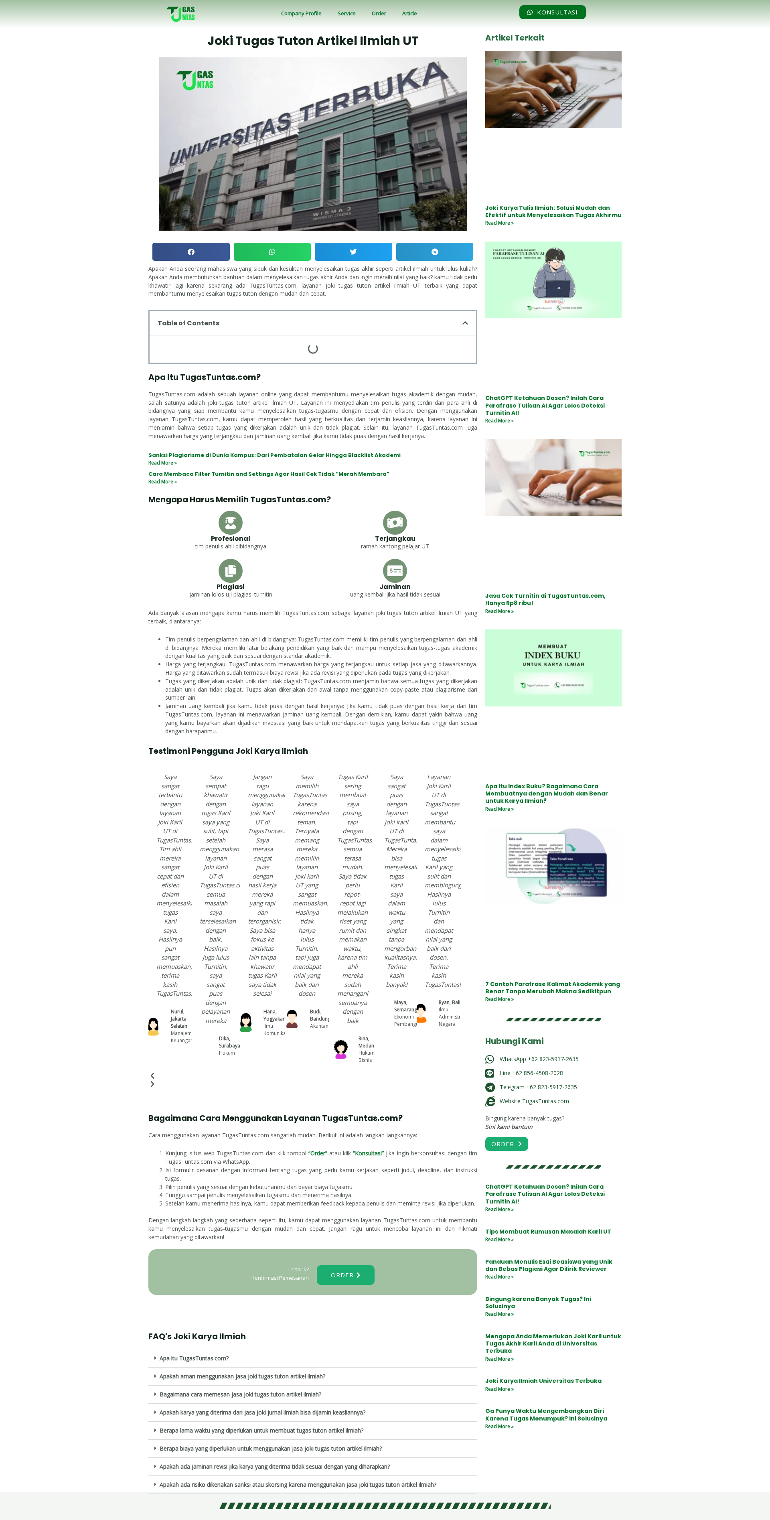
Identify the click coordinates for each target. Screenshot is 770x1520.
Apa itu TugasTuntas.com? (194, 1358)
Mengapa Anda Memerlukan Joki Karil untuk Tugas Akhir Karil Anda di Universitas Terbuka (553, 1343)
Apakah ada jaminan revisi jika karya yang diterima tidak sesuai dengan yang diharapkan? (275, 1466)
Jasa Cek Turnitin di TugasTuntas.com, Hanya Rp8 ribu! (545, 599)
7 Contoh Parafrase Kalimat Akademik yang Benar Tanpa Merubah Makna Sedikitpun (552, 987)
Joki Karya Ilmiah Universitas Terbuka (543, 1381)
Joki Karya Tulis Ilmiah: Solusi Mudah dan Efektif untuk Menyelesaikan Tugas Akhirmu (553, 211)
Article (409, 13)
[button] (312, 1359)
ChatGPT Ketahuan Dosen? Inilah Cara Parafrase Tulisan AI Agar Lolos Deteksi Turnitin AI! (545, 405)
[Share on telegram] (435, 252)
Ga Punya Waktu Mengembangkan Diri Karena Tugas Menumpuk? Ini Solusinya (546, 1414)
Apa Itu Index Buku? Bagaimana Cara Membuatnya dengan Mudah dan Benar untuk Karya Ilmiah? (546, 793)
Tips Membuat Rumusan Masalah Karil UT (548, 1232)
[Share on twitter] (353, 252)
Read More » (162, 462)
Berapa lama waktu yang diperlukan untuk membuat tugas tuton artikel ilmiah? (261, 1430)
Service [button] (347, 13)
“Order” (317, 1153)
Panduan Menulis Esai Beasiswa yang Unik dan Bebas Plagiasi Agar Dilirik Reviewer (548, 1265)
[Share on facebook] (191, 252)
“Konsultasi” (368, 1153)
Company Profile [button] (301, 13)
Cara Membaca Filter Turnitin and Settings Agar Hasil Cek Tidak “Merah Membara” (268, 474)
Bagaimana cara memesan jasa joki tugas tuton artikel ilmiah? (240, 1394)
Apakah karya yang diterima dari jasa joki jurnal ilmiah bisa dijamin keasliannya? (262, 1412)
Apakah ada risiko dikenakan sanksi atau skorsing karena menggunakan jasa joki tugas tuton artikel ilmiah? (298, 1484)
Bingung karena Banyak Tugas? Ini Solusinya (538, 1302)
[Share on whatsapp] (272, 252)
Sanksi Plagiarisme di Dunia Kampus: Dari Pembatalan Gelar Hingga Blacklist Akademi (274, 455)
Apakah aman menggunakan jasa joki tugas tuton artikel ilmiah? (242, 1376)
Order (379, 13)
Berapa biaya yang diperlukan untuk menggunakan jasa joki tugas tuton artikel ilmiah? (271, 1448)
